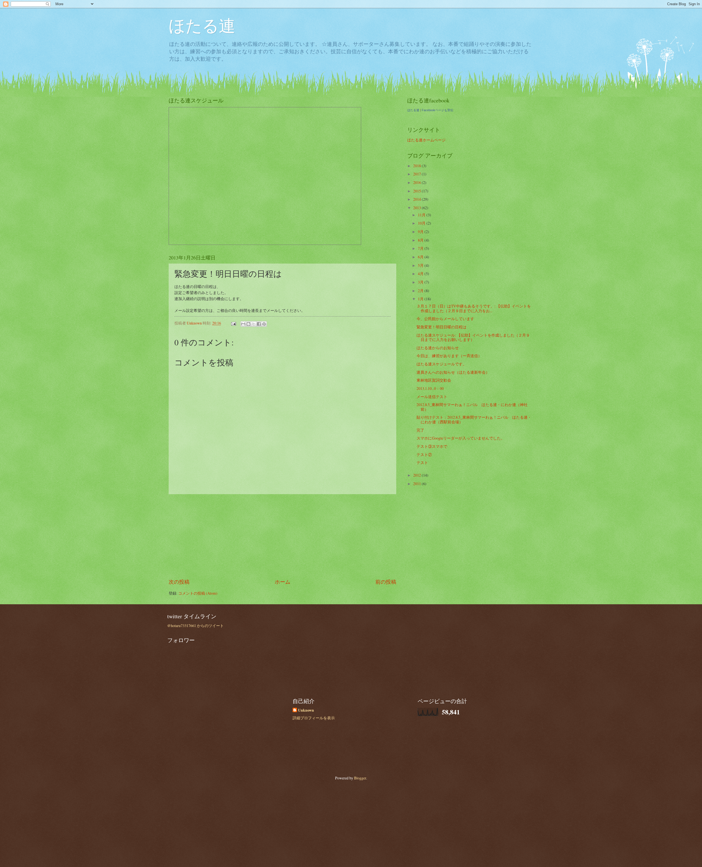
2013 (417, 207)
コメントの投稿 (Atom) (197, 593)
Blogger (360, 778)
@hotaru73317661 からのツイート (195, 625)
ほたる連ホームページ (426, 139)
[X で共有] (253, 324)
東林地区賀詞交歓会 (434, 380)
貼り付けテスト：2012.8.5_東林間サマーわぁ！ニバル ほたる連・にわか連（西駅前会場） (474, 419)
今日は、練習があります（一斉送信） (449, 355)
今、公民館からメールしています (445, 318)
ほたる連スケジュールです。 (441, 364)
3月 (421, 282)
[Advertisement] (282, 536)
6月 (421, 256)
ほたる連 (202, 25)
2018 (417, 165)
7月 (421, 248)
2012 (417, 475)
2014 (417, 199)
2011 (417, 483)
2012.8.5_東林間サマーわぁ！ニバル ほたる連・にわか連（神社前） (472, 407)
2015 (417, 191)
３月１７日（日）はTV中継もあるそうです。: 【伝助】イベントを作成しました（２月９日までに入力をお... (474, 308)
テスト (422, 462)
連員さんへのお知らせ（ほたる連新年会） (453, 372)
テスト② (424, 454)
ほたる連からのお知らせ (438, 347)
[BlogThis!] (248, 324)
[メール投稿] (233, 323)
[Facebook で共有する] (259, 324)
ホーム (282, 581)
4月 (421, 273)
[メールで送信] (243, 324)
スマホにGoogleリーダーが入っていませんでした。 (461, 438)
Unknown (306, 710)
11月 (422, 214)
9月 (421, 231)
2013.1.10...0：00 (430, 388)
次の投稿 (179, 581)
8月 (421, 240)
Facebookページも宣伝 (437, 110)
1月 (421, 298)
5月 (421, 265)
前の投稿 (385, 581)
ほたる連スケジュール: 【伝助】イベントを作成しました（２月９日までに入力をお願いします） (473, 337)
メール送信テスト (432, 396)
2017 (417, 174)
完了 (420, 430)
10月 (422, 223)
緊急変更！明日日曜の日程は (441, 326)
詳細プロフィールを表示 (314, 717)
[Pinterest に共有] (264, 324)
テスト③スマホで (432, 446)
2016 (417, 182)
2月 (421, 290)
